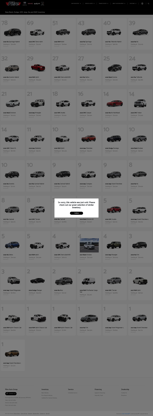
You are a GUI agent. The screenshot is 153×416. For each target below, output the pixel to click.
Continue (76, 213)
